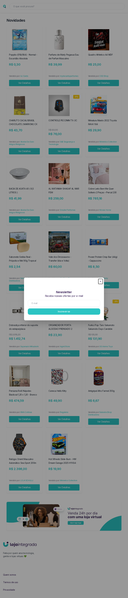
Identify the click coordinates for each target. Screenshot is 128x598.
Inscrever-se (64, 311)
